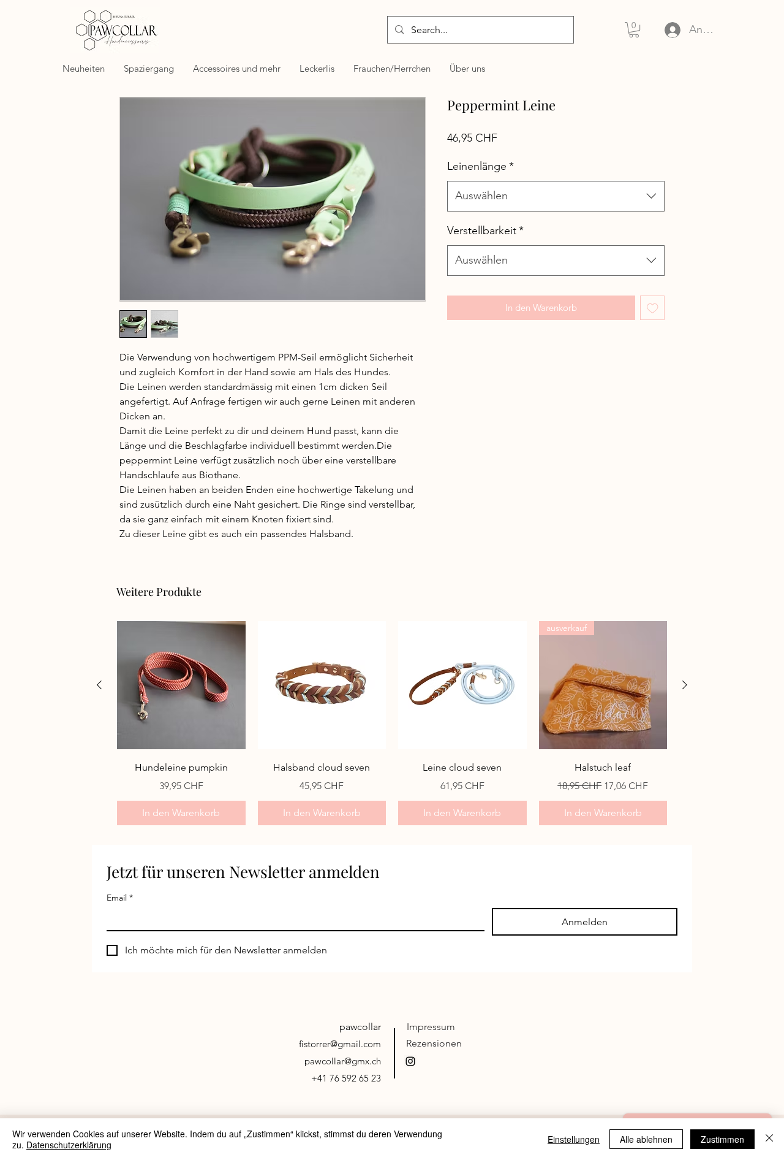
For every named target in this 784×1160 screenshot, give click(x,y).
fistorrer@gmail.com (340, 1044)
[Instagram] (410, 1061)
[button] (634, 29)
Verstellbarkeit (485, 230)
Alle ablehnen (646, 1139)
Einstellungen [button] (574, 1139)
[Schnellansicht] (181, 685)
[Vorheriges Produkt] (99, 684)
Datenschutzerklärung (68, 1145)
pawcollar (360, 1026)
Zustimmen (722, 1139)
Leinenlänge (480, 166)
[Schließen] (769, 1139)
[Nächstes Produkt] (684, 684)
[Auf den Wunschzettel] (652, 308)
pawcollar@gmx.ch (342, 1061)
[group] (392, 723)
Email (120, 898)
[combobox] (556, 196)
